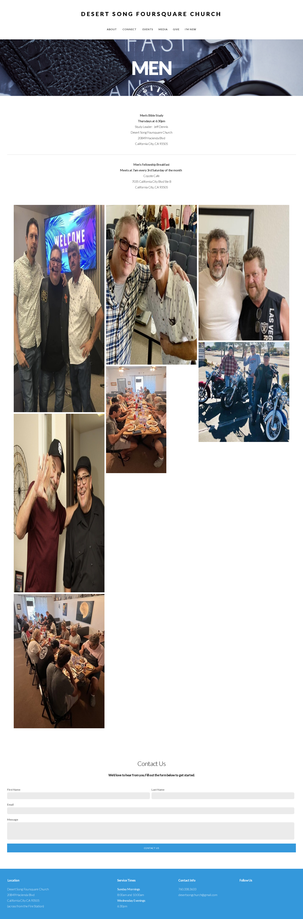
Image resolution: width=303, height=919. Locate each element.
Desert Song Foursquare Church (151, 13)
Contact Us (151, 848)
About (112, 29)
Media (163, 29)
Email (10, 804)
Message (12, 819)
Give (176, 29)
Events (148, 29)
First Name (13, 789)
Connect (130, 29)
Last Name (158, 789)
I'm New (190, 29)
